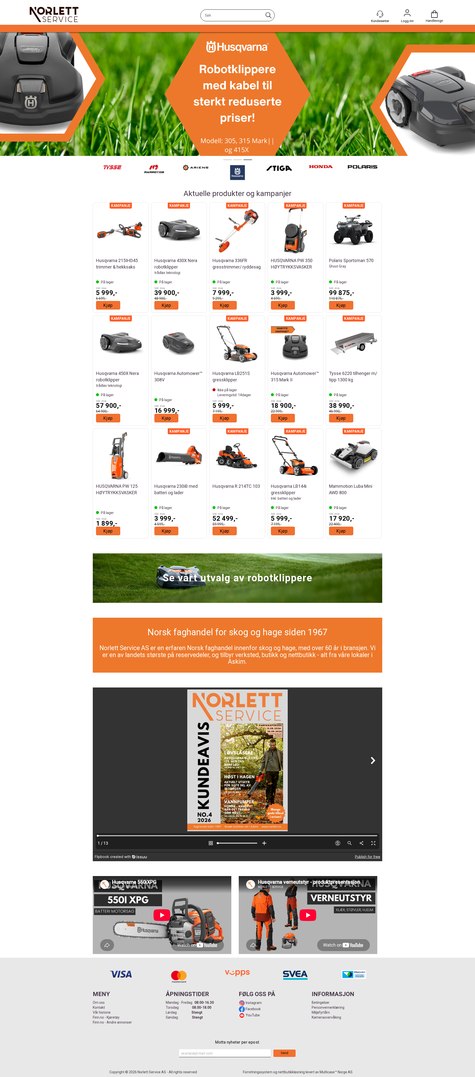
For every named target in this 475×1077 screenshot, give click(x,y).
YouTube (253, 1015)
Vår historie (102, 1012)
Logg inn (407, 14)
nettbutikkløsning (291, 1072)
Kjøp (108, 305)
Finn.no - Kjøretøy (106, 1017)
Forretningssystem (257, 1072)
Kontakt (99, 1007)
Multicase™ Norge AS (336, 1072)
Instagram (253, 1003)
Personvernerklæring (328, 1007)
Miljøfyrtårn (321, 1012)
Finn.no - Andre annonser (112, 1022)
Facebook (253, 1009)
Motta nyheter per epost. (237, 1042)
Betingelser (321, 1002)
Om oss (99, 1002)
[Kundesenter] (380, 14)
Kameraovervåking (326, 1017)
